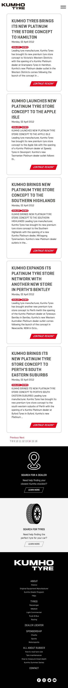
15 (32, 441)
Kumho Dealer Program (34, 592)
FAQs (34, 596)
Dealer (16, 47)
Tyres (34, 602)
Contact (34, 668)
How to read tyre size (34, 652)
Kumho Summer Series (34, 662)
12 (23, 441)
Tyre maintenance (34, 655)
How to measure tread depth (34, 659)
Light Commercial (34, 612)
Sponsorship (34, 631)
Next (21, 438)
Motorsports (34, 642)
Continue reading (44, 84)
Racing (34, 619)
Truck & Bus (34, 616)
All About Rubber (34, 648)
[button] (62, 7)
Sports (34, 639)
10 (16, 441)
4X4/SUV (34, 609)
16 (36, 441)
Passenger (34, 605)
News (25, 47)
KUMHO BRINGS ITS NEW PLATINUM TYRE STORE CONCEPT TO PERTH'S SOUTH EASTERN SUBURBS (31, 364)
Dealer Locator (34, 625)
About (34, 581)
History (34, 585)
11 (20, 441)
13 (26, 441)
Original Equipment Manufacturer (34, 589)
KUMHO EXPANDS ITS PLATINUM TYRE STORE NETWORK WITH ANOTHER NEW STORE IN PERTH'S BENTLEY (33, 279)
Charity (34, 635)
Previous (14, 438)
